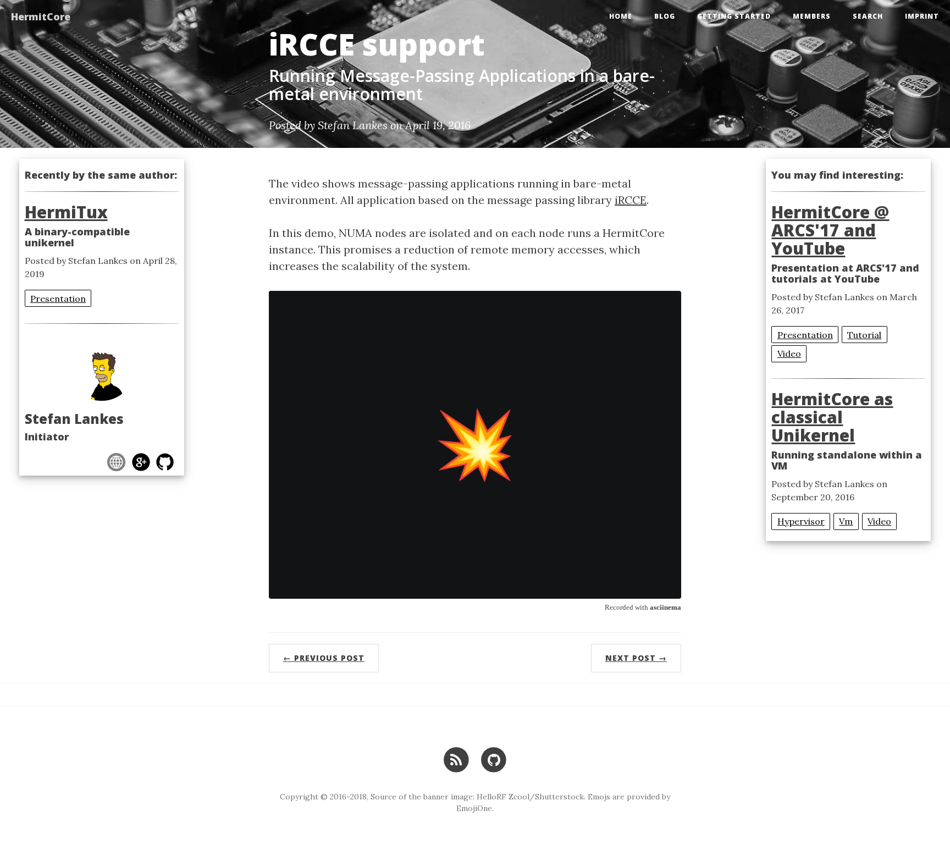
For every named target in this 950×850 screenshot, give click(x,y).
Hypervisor (801, 521)
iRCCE (631, 200)
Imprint (922, 16)
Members (812, 16)
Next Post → (636, 658)
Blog (664, 16)
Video (789, 353)
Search (868, 16)
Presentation (58, 298)
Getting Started (734, 16)
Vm (846, 521)
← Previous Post (323, 658)
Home (620, 16)
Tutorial (864, 334)
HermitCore (40, 16)
